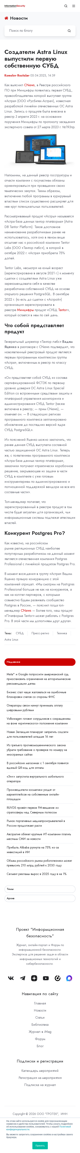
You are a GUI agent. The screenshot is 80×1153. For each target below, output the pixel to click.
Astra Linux (11, 639)
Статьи (40, 1017)
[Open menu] (74, 6)
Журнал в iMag (40, 1031)
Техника (62, 633)
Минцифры (25, 310)
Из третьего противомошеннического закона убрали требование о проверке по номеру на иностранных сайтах (37, 750)
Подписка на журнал (40, 1084)
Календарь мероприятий (40, 1070)
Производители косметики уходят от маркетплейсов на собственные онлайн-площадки (33, 794)
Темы (10, 889)
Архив (10, 898)
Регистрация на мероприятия (40, 1077)
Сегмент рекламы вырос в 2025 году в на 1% (37, 874)
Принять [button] (40, 1145)
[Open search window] (66, 6)
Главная (40, 1003)
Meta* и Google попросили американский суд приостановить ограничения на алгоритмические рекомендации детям (39, 679)
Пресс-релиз (40, 633)
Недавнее (13, 662)
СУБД (20, 633)
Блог (40, 1046)
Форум (40, 1039)
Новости (40, 1010)
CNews (29, 85)
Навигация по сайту (40, 994)
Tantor (62, 310)
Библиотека (40, 1024)
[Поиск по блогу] (69, 31)
